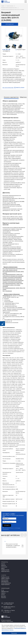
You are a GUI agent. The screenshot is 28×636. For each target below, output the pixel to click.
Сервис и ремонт (5, 578)
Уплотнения (4, 566)
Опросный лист (10, 24)
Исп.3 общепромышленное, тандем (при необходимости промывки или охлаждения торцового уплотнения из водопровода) (13, 276)
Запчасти (3, 565)
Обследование (4, 581)
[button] (7, 36)
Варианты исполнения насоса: (11, 267)
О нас (2, 590)
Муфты (3, 568)
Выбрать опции (20, 87)
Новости (3, 593)
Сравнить (7, 51)
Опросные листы (5, 571)
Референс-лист (5, 591)
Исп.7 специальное (7, 290)
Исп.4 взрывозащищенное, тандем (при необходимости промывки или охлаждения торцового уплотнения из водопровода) (13, 280)
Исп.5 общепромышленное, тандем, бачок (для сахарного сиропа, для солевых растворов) (13, 285)
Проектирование (5, 584)
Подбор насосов (5, 569)
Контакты (3, 597)
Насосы (3, 563)
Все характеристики (8, 87)
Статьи (3, 594)
